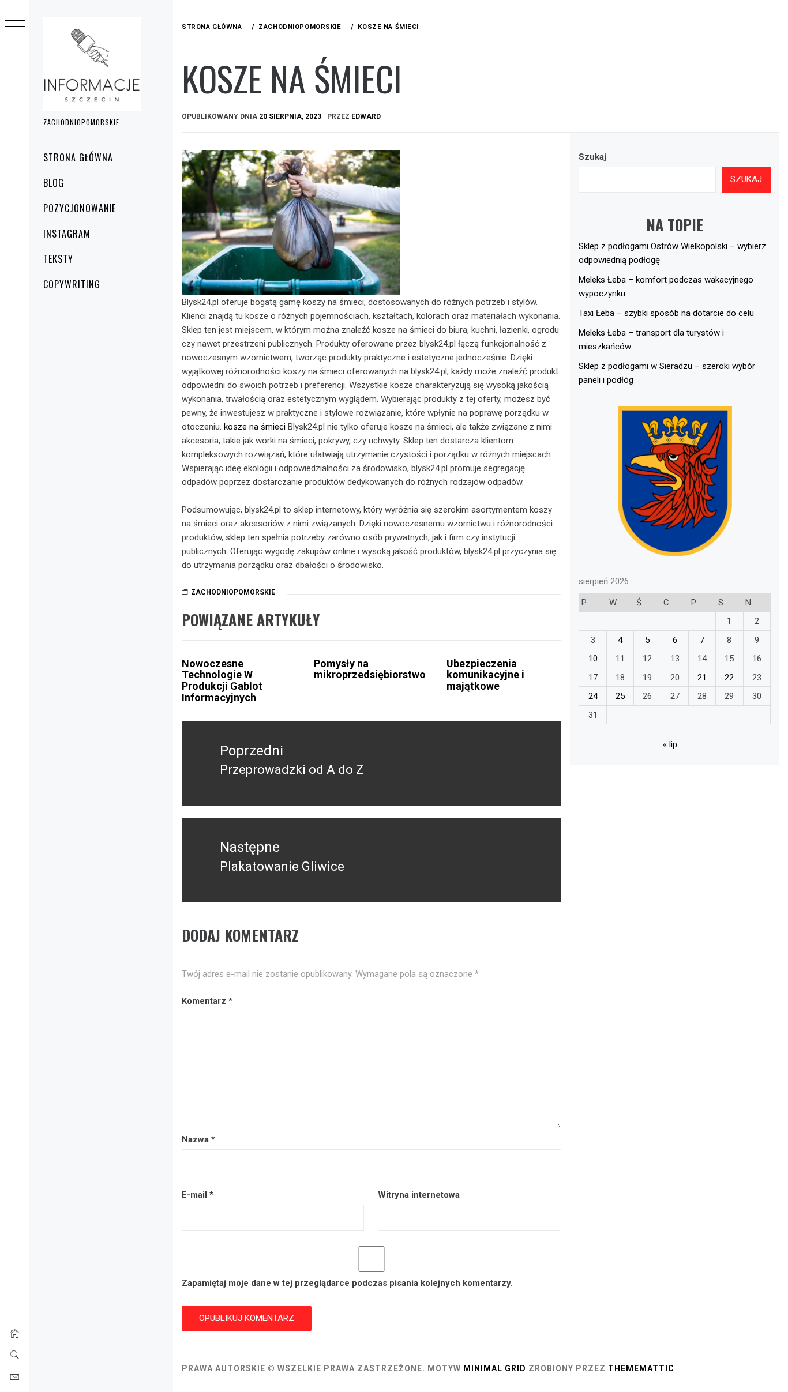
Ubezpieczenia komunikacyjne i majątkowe (485, 675)
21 (702, 677)
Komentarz (207, 1001)
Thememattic (641, 1368)
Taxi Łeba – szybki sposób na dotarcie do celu (666, 313)
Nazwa (198, 1139)
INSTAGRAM (67, 233)
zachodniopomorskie (233, 592)
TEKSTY (58, 259)
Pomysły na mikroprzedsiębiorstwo (370, 669)
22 (729, 677)
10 (593, 658)
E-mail (197, 1195)
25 (620, 696)
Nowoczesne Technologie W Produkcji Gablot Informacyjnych (222, 680)
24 (593, 696)
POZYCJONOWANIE (79, 208)
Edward (366, 116)
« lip (670, 744)
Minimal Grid (494, 1368)
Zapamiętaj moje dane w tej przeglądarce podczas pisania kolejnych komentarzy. (347, 1283)
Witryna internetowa (419, 1195)
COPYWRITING (71, 284)
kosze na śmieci (255, 427)
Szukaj (592, 157)
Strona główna (77, 157)
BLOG (53, 183)
